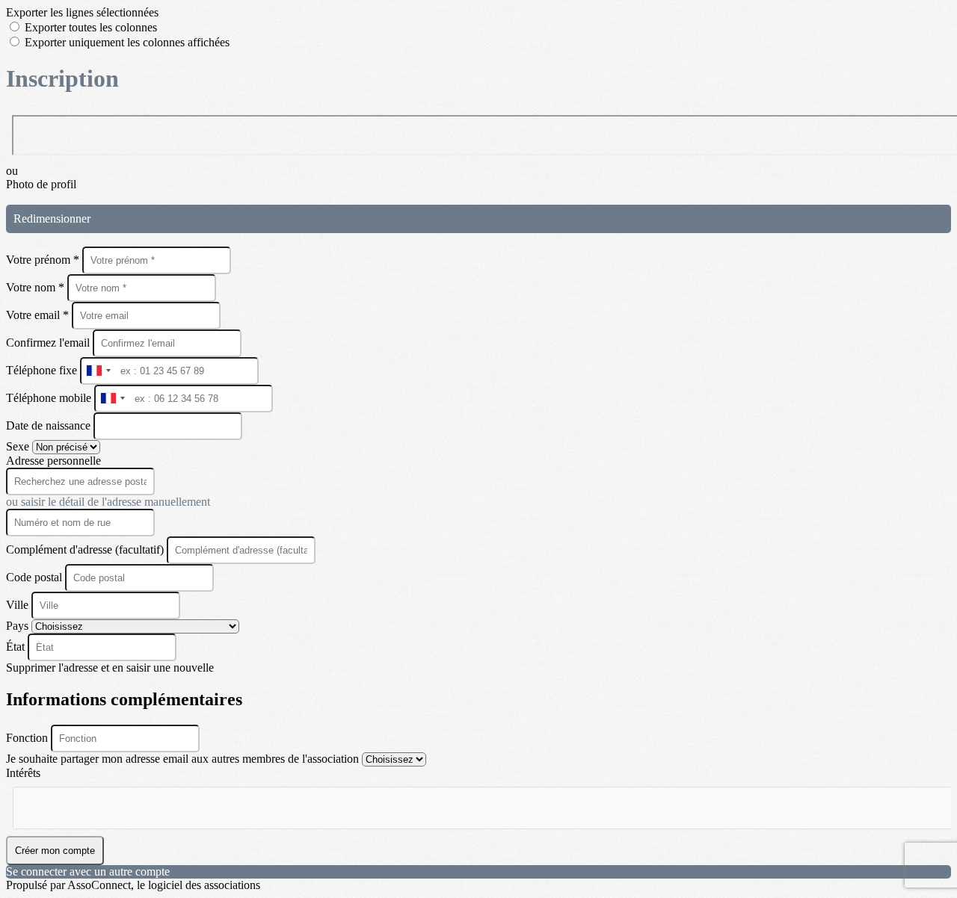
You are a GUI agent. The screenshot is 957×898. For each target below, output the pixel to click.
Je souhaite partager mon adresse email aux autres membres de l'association (184, 758)
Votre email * (39, 315)
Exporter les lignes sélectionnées (82, 12)
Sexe (19, 446)
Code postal (34, 577)
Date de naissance (49, 425)
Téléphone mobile (50, 397)
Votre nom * (36, 287)
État (17, 646)
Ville (18, 604)
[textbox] (87, 802)
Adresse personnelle (53, 460)
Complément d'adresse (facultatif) (86, 549)
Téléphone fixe (43, 370)
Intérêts (23, 773)
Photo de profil (41, 184)
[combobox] (98, 371)
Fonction (28, 737)
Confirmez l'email (48, 342)
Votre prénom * (44, 259)
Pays (18, 625)
